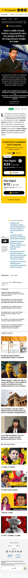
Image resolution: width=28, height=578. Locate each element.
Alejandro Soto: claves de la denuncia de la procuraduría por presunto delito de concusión (18, 264)
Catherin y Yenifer (7, 512)
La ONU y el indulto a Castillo (10, 535)
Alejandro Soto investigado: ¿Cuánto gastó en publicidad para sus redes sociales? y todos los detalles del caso (17, 227)
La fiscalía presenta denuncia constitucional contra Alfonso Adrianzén (18, 237)
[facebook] (7, 551)
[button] (5, 241)
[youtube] (15, 551)
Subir (13, 568)
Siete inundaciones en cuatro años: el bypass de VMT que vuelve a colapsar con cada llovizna (12, 313)
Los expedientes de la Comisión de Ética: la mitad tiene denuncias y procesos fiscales (11, 307)
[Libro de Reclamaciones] (18, 556)
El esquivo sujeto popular (9, 490)
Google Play (18, 545)
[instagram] (13, 551)
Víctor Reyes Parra (14, 101)
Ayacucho (21, 14)
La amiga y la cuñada (8, 467)
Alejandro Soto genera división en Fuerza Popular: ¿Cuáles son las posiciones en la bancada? (18, 245)
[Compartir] (25, 109)
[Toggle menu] (2, 10)
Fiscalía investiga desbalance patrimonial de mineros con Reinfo (12, 356)
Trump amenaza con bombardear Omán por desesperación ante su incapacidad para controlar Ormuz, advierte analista (12, 326)
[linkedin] (18, 551)
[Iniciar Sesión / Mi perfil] (25, 10)
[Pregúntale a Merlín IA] (25, 568)
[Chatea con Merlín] (18, 10)
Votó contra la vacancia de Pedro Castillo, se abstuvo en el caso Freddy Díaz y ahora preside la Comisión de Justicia (18, 255)
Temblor (12, 14)
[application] (5, 241)
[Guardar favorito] (22, 109)
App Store (10, 545)
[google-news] (21, 551)
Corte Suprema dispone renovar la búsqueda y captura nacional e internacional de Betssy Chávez (12, 437)
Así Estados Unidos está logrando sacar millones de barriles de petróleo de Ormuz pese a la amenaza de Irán (12, 293)
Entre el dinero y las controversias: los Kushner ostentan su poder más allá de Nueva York (12, 319)
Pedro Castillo (14, 275)
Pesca (16, 14)
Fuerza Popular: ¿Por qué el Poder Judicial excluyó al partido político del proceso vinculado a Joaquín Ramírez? (13, 410)
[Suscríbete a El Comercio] (21, 10)
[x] (10, 551)
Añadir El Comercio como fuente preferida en (14, 22)
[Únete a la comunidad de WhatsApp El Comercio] (11, 109)
